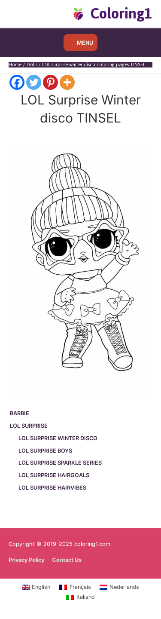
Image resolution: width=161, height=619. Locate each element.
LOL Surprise (29, 426)
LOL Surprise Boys (45, 450)
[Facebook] (16, 82)
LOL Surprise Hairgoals (53, 475)
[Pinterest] (50, 82)
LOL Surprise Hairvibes (52, 487)
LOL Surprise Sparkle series (60, 463)
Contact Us (67, 560)
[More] (67, 82)
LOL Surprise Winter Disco (57, 438)
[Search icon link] (22, 13)
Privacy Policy (26, 560)
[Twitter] (33, 82)
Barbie (19, 413)
